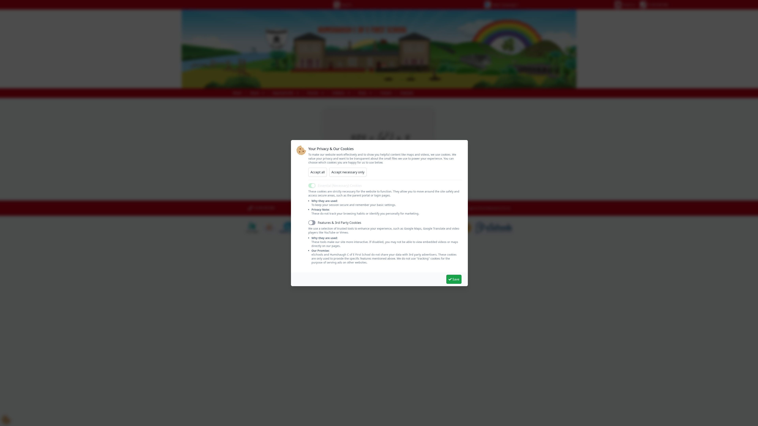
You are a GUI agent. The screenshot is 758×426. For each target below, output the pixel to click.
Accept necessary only (347, 172)
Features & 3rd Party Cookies (339, 222)
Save (455, 279)
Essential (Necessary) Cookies (340, 185)
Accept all (318, 172)
